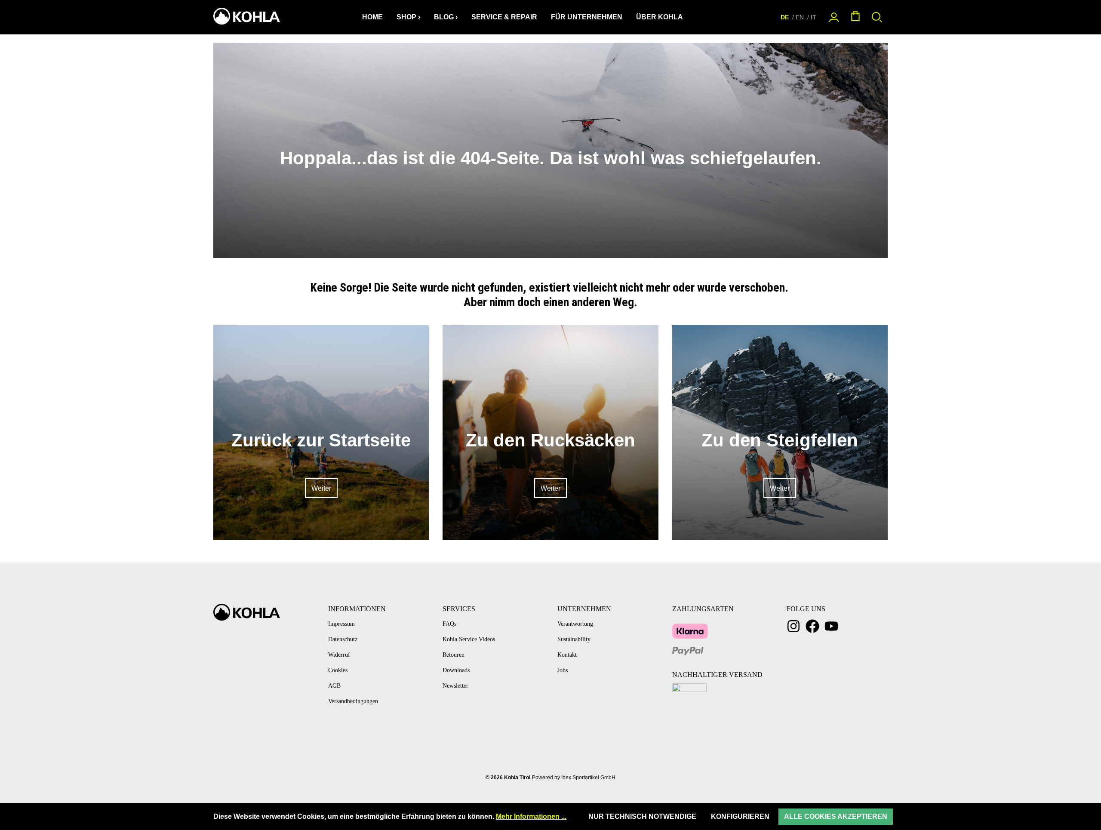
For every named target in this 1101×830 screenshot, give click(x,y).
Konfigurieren (740, 816)
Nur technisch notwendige (642, 816)
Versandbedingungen (353, 701)
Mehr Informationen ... (531, 816)
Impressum (341, 624)
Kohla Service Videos (469, 639)
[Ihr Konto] (834, 17)
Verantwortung (575, 624)
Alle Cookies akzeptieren (835, 816)
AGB (334, 685)
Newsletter (455, 685)
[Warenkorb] (855, 17)
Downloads (456, 670)
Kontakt (567, 655)
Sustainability (573, 639)
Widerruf (339, 655)
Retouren (453, 655)
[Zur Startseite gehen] (245, 16)
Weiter (321, 488)
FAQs (449, 624)
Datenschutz (342, 639)
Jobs (562, 670)
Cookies (338, 670)
